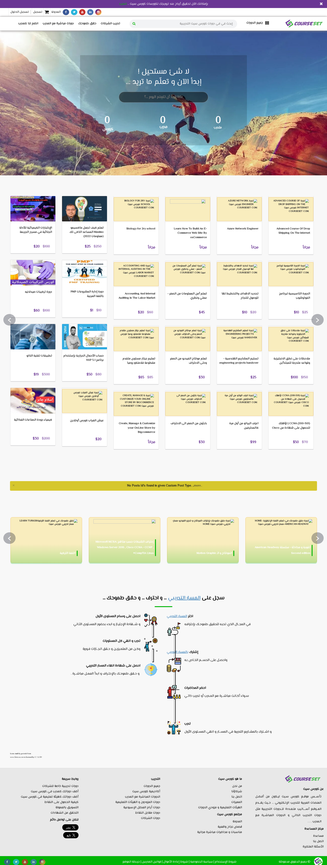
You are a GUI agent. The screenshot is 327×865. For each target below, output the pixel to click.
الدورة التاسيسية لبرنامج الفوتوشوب (294, 296)
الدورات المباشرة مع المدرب (142, 796)
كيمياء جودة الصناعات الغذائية (33, 420)
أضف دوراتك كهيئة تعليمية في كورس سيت (50, 796)
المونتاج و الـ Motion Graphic (214, 553)
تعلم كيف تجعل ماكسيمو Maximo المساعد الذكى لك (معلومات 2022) (87, 232)
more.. (198, 485)
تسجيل (37, 12)
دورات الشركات (150, 818)
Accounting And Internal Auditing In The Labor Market (137, 296)
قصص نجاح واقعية (230, 826)
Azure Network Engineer (242, 229)
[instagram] (98, 12)
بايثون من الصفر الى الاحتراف (189, 423)
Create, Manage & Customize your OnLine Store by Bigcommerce (137, 427)
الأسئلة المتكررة (313, 846)
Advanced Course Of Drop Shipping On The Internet (293, 231)
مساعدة (318, 836)
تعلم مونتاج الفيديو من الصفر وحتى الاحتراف (188, 361)
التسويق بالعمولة (67, 807)
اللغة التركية (67, 553)
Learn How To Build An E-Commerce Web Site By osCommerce (190, 233)
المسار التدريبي (184, 598)
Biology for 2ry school (140, 229)
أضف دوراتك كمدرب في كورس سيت (55, 791)
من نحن (237, 786)
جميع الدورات (152, 786)
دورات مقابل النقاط (147, 812)
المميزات (236, 802)
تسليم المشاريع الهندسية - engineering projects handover (238, 361)
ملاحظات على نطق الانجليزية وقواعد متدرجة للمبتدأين (292, 361)
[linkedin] (90, 12)
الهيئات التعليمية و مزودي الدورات (220, 807)
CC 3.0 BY (38, 757)
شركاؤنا (236, 791)
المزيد (20, 189)
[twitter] (74, 12)
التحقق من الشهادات (65, 812)
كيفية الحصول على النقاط (61, 802)
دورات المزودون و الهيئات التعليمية (137, 802)
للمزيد (123, 4)
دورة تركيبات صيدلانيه (38, 292)
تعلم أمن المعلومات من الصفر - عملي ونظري (187, 296)
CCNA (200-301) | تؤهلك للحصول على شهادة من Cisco (291, 425)
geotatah (24, 753)
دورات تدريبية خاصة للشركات (60, 786)
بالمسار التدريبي (177, 652)
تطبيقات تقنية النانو (39, 356)
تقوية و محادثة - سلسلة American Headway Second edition (282, 550)
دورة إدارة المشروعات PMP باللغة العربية (87, 294)
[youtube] (82, 12)
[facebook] (66, 12)
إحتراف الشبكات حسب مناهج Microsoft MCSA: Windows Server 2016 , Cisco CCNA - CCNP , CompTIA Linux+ (125, 547)
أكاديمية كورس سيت (146, 791)
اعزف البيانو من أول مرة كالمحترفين (243, 425)
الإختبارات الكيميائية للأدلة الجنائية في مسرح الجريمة (35, 230)
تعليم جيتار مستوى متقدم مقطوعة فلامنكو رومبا (139, 361)
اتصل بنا (318, 841)
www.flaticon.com (17, 757)
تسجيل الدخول (19, 12)
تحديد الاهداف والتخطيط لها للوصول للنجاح (240, 296)
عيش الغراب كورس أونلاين (87, 420)
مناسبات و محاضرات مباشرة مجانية (219, 832)
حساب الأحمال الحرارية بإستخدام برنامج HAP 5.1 (83, 358)
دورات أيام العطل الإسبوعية (141, 807)
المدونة (56, 12)
